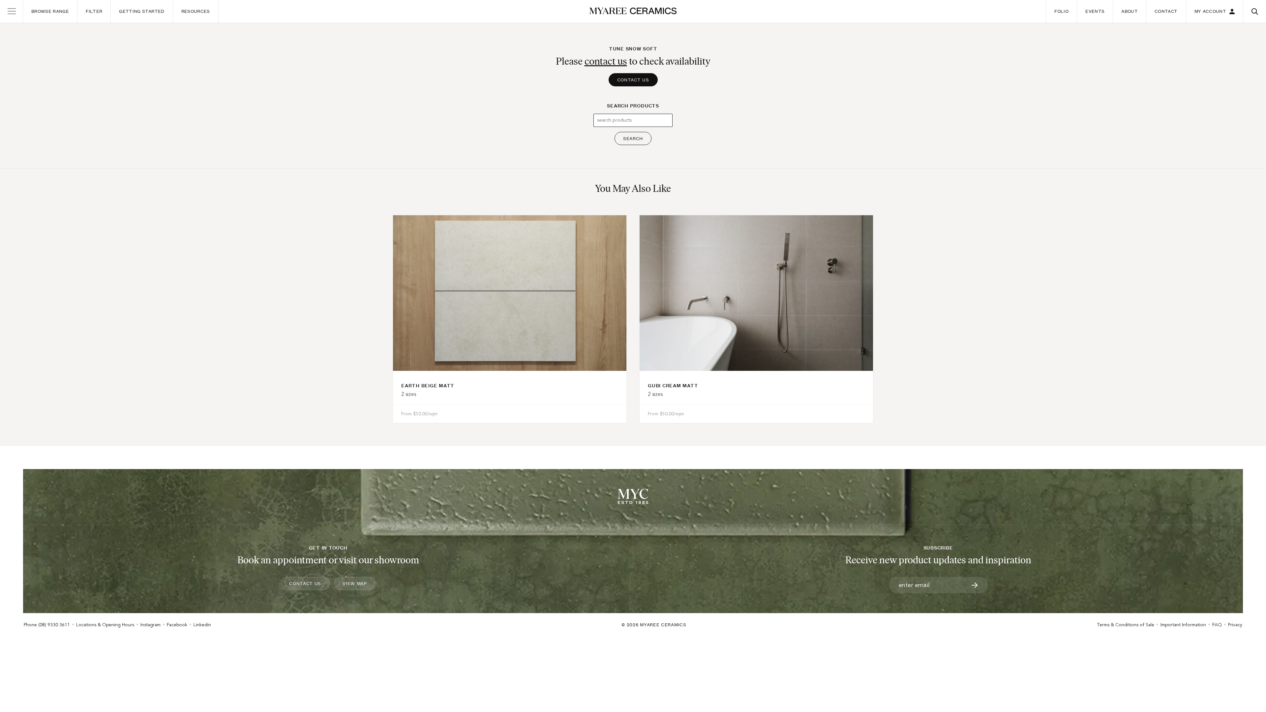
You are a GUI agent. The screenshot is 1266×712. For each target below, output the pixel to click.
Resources (195, 11)
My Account (1210, 11)
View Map (355, 583)
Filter (94, 11)
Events (1094, 11)
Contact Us (633, 79)
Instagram (150, 625)
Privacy (1235, 625)
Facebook (177, 625)
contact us (606, 61)
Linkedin (202, 625)
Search (633, 138)
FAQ (1217, 625)
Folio (1061, 11)
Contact (1166, 11)
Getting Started (141, 11)
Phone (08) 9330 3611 (47, 625)
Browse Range (50, 11)
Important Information (1183, 625)
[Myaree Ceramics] (633, 11)
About (1129, 11)
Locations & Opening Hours (105, 625)
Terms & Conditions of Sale (1125, 625)
